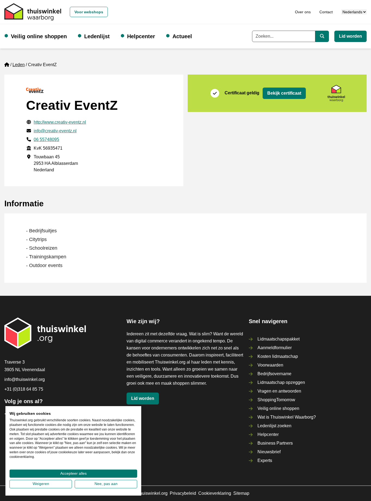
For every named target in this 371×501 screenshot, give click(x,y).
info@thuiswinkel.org (24, 379)
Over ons (303, 12)
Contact (326, 12)
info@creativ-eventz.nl (55, 131)
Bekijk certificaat (284, 93)
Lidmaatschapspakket (278, 339)
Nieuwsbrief (269, 451)
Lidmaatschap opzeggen (281, 382)
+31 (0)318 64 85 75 (23, 389)
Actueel (182, 36)
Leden (18, 64)
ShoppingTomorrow (276, 399)
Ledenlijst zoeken (274, 425)
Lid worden (350, 36)
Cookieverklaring (214, 493)
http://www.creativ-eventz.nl (60, 122)
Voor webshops (88, 12)
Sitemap (241, 493)
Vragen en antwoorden (279, 391)
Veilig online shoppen (39, 36)
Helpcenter (141, 36)
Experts (264, 460)
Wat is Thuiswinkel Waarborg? (286, 417)
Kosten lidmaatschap (277, 356)
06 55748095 (46, 139)
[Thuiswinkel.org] (32, 12)
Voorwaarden (270, 365)
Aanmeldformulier (274, 347)
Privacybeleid (183, 493)
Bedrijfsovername (274, 373)
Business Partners (275, 443)
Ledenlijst (97, 36)
